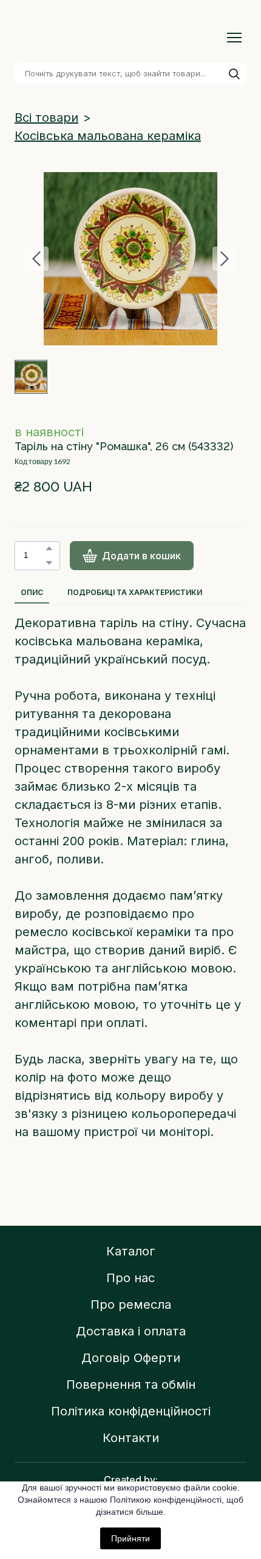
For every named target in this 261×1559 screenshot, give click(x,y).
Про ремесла (130, 1304)
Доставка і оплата (131, 1331)
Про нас (130, 1278)
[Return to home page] (118, 38)
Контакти (131, 1438)
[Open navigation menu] (234, 37)
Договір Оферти (130, 1358)
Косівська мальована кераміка (108, 135)
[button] (234, 74)
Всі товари (46, 117)
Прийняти (130, 1538)
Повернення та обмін (130, 1384)
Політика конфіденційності (131, 1411)
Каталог (130, 1251)
